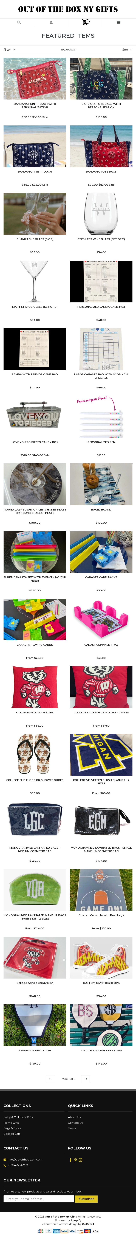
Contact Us (75, 1122)
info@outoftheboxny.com (25, 1159)
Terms (72, 1128)
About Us (74, 1117)
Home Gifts (11, 1122)
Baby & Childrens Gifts (18, 1117)
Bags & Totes (12, 1128)
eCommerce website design (60, 1224)
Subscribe (86, 1199)
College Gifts (12, 1133)
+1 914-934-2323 (19, 1165)
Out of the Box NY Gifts (61, 1216)
